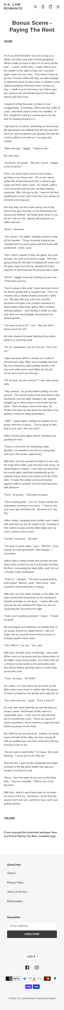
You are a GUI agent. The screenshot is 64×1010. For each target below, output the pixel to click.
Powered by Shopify (45, 998)
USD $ (31, 956)
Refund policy (15, 901)
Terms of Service (17, 891)
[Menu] (58, 6)
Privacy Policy (15, 882)
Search (11, 873)
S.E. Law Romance (13, 6)
